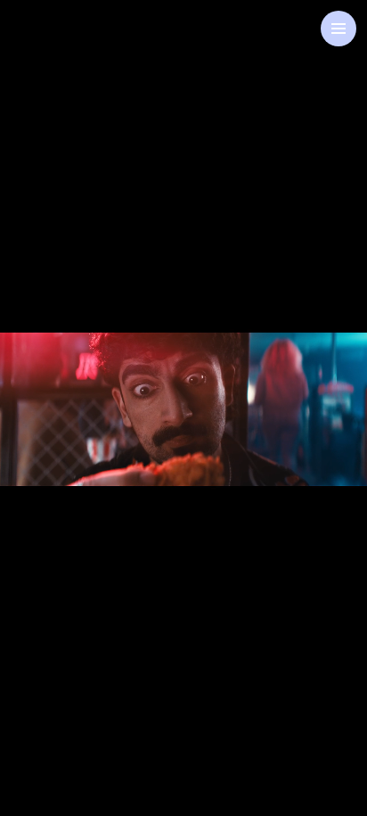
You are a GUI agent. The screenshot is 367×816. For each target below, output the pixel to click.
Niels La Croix (183, 387)
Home (61, 45)
